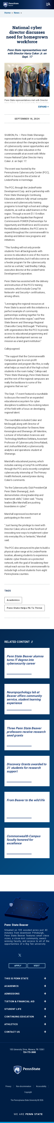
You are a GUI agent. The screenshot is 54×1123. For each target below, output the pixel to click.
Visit (36, 965)
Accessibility (41, 1086)
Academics (13, 600)
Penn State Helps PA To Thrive (24, 608)
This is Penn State (16, 978)
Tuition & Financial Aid (19, 1001)
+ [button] (45, 978)
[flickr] (26, 955)
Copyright (28, 1092)
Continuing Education (19, 1016)
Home (7, 12)
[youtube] (34, 955)
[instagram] (41, 955)
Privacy (8, 1086)
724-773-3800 (29, 1052)
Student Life (12, 1009)
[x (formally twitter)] (19, 955)
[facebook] (13, 955)
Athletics (11, 1024)
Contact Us (12, 1032)
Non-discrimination (23, 1086)
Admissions (12, 993)
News (17, 12)
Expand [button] (42, 106)
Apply (17, 965)
